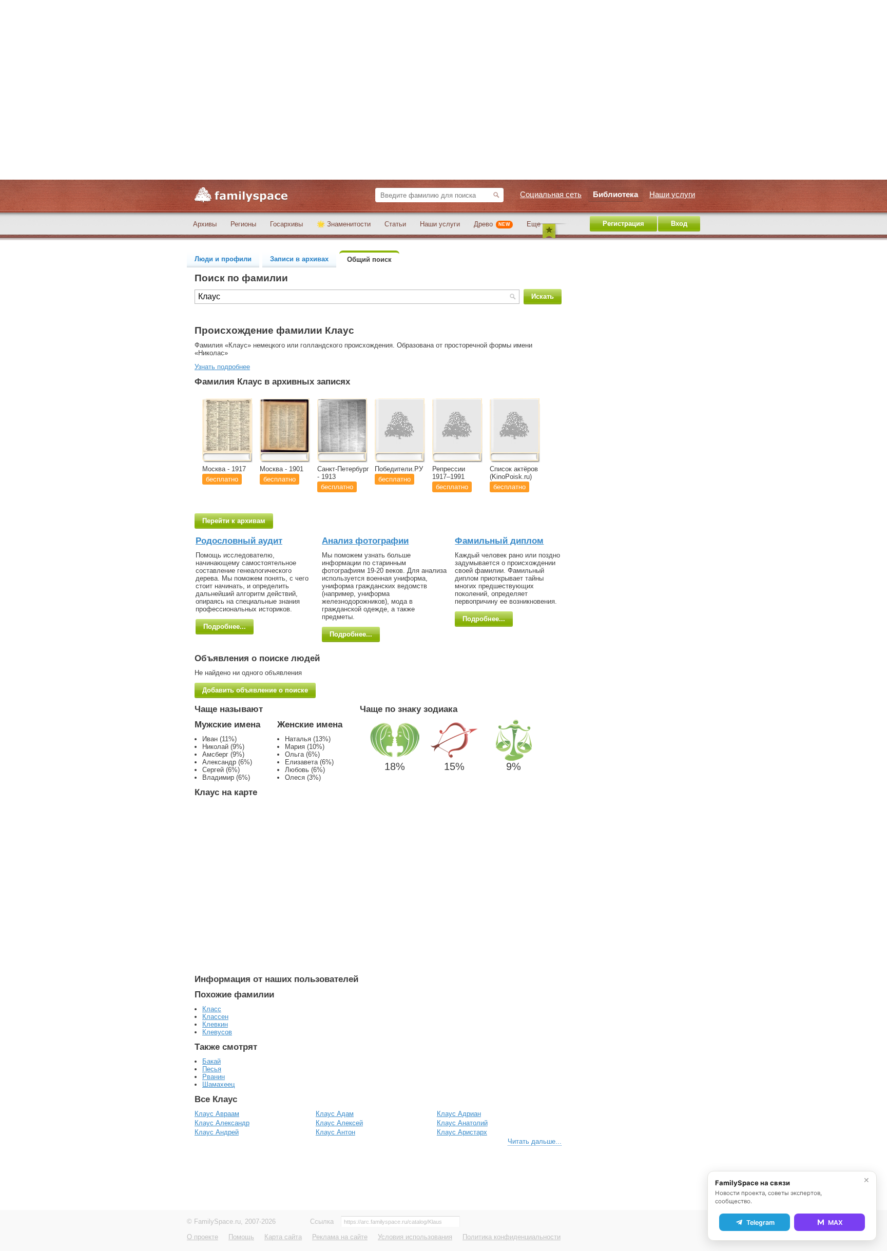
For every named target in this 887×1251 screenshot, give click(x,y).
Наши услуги (440, 224)
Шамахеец (218, 1084)
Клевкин (215, 1024)
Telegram (760, 1222)
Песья (211, 1069)
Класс (211, 1009)
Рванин (213, 1077)
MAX (835, 1222)
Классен (215, 1017)
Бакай (211, 1061)
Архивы (205, 224)
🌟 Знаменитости (344, 224)
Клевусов (217, 1032)
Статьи (395, 224)
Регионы (243, 224)
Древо (492, 224)
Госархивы (286, 224)
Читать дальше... (535, 1141)
